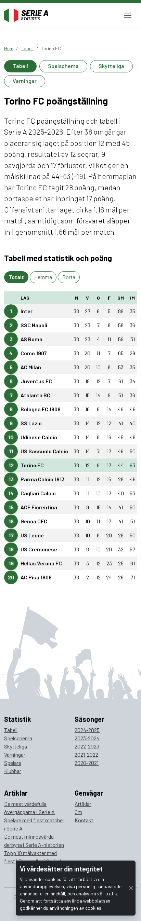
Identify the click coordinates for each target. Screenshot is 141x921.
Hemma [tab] (43, 277)
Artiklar (83, 803)
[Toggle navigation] (127, 15)
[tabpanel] (70, 440)
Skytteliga (111, 66)
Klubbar (12, 771)
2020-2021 (87, 762)
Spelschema (63, 66)
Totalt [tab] (16, 277)
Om (78, 812)
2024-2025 (87, 730)
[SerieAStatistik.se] (26, 15)
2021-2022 (86, 754)
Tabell (27, 48)
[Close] (131, 888)
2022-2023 (87, 746)
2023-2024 (87, 738)
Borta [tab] (68, 277)
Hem (8, 48)
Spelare (12, 762)
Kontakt (84, 820)
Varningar (25, 81)
